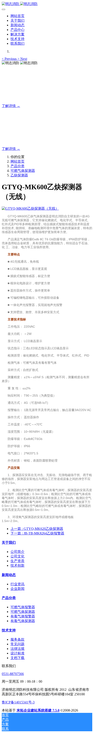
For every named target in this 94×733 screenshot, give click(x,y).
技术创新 (17, 565)
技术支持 (9, 630)
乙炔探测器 (19, 175)
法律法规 (17, 648)
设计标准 (17, 653)
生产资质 (17, 561)
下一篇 (37, 533)
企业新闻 (17, 589)
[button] (9, 59)
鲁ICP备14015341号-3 (18, 702)
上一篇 (36, 529)
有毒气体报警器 (22, 616)
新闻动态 (9, 575)
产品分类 (17, 166)
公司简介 (17, 552)
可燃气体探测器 (22, 170)
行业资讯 (17, 584)
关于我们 (9, 542)
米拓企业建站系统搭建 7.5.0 (38, 710)
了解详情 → (11, 106)
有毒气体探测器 (22, 621)
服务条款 (17, 639)
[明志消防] (47, 4)
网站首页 (17, 16)
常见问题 (17, 644)
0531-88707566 (13, 674)
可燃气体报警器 (22, 607)
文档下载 (17, 658)
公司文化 (17, 556)
